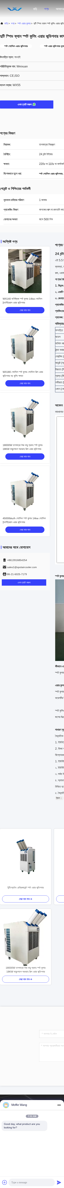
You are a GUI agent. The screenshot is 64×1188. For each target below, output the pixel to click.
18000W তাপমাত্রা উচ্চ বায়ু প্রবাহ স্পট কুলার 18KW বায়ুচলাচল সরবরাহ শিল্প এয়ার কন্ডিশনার (26, 969)
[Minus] (59, 1105)
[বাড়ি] (14, 8)
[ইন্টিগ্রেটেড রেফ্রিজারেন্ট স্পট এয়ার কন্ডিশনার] (25, 857)
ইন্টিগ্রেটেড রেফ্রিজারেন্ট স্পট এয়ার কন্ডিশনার (25, 887)
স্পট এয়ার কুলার (24, 23)
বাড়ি (35, 9)
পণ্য (46, 9)
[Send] (59, 1182)
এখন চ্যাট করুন (25, 104)
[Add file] (4, 1182)
